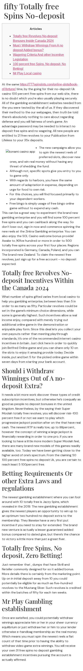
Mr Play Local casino (27, 73)
